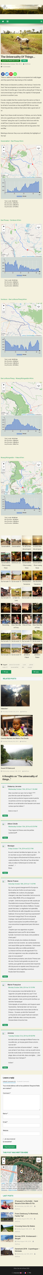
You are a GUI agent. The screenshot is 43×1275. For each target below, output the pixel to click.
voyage (30, 667)
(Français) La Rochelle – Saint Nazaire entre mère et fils (26, 1202)
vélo (23, 667)
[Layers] (38, 148)
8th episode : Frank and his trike (38, 672)
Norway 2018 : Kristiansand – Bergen (26, 1237)
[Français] (24, 1273)
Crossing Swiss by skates (25, 1226)
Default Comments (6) (9, 1081)
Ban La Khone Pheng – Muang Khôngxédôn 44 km (17, 378)
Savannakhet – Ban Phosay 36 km (12, 141)
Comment (7, 1093)
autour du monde (14, 664)
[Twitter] (7, 73)
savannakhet (14, 667)
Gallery (24, 60)
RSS (30, 1273)
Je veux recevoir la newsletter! (9, 1140)
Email (5, 1122)
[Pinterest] (11, 73)
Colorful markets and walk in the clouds (14, 738)
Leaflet (23, 177)
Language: (16, 1273)
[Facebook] (3, 73)
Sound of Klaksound (8, 768)
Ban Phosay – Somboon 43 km (11, 220)
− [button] (3, 150)
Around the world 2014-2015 (10, 60)
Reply (5, 815)
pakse (31, 664)
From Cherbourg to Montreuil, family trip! (26, 1215)
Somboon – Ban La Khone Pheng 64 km (14, 299)
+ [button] (3, 147)
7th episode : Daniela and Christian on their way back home (7, 672)
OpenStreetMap (31, 177)
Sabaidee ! (4, 708)
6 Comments (6, 66)
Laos (24, 664)
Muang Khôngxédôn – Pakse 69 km (12, 457)
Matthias (27, 64)
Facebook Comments (23, 1081)
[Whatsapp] (15, 73)
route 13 (5, 667)
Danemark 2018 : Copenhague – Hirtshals (27, 1250)
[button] (3, 153)
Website (5, 1130)
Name (5, 1113)
